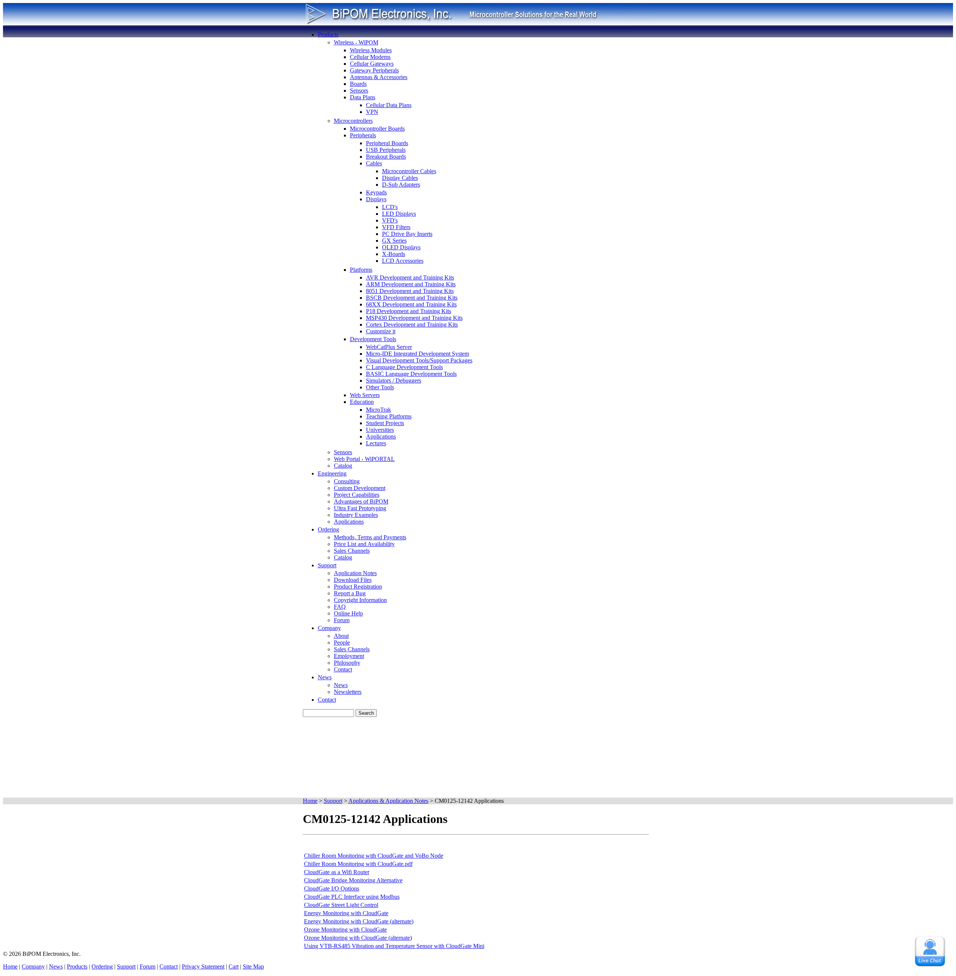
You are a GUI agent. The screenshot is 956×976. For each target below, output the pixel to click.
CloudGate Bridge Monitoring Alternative (353, 880)
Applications (381, 436)
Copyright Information (360, 600)
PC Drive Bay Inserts (407, 234)
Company (329, 628)
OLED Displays (401, 247)
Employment (349, 656)
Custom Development (359, 488)
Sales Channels (352, 551)
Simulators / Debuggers (393, 380)
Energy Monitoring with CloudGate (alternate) (358, 921)
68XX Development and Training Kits (411, 304)
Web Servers (365, 395)
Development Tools (373, 339)
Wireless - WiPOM (356, 42)
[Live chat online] (930, 951)
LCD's (390, 207)
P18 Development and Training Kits (408, 311)
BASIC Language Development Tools (411, 374)
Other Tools (380, 387)
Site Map (253, 966)
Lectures (376, 443)
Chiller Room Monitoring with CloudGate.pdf (358, 864)
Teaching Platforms (389, 416)
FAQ (340, 607)
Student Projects (385, 423)
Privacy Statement (203, 966)
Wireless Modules (371, 50)
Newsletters (347, 692)
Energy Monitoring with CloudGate (346, 913)
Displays (376, 199)
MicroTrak (378, 409)
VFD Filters (396, 227)
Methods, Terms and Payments (370, 537)
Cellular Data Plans (389, 105)
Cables (374, 163)
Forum (342, 620)
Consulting (347, 481)
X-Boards (393, 254)
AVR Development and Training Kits (410, 277)
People (342, 642)
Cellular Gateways (372, 63)
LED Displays (399, 214)
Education (362, 402)
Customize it (380, 331)
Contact (343, 669)
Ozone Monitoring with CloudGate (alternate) (358, 938)
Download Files (353, 580)
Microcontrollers (353, 121)
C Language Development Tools (404, 367)
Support (327, 565)
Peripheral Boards (387, 143)
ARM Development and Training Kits (411, 284)
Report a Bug (350, 593)
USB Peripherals (386, 150)
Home (10, 966)
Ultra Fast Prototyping (360, 508)
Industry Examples (356, 515)
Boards (358, 84)
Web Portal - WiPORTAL (364, 459)
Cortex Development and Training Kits (412, 324)
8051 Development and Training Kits (410, 291)
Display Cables (400, 178)
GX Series (394, 240)
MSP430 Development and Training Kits (414, 318)
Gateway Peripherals (374, 70)
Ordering (328, 529)
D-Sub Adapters (401, 184)
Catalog (343, 465)
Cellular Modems (370, 57)
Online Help (348, 613)
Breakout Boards (386, 156)
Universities (380, 430)
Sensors (359, 90)
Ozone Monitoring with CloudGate (345, 929)
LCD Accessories (402, 261)
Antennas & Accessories (378, 77)
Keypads (376, 192)
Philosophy (347, 662)
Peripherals (363, 135)
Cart (234, 966)
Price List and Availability (364, 544)
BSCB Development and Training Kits (411, 297)
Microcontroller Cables (409, 171)
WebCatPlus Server (389, 347)
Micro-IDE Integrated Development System (417, 353)
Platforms (361, 269)
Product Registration (358, 586)
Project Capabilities (356, 495)
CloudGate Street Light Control (341, 905)
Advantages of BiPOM (361, 501)
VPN (372, 112)
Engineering (332, 473)
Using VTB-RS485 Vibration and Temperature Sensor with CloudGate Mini (394, 946)
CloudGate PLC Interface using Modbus (352, 897)
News (325, 677)
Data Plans (362, 97)
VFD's (390, 220)
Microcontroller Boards (377, 128)
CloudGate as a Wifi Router (336, 872)
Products (328, 34)
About (341, 636)
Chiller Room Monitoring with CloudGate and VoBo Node (373, 855)
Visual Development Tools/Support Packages (419, 360)
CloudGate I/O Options (331, 888)
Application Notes (355, 573)
